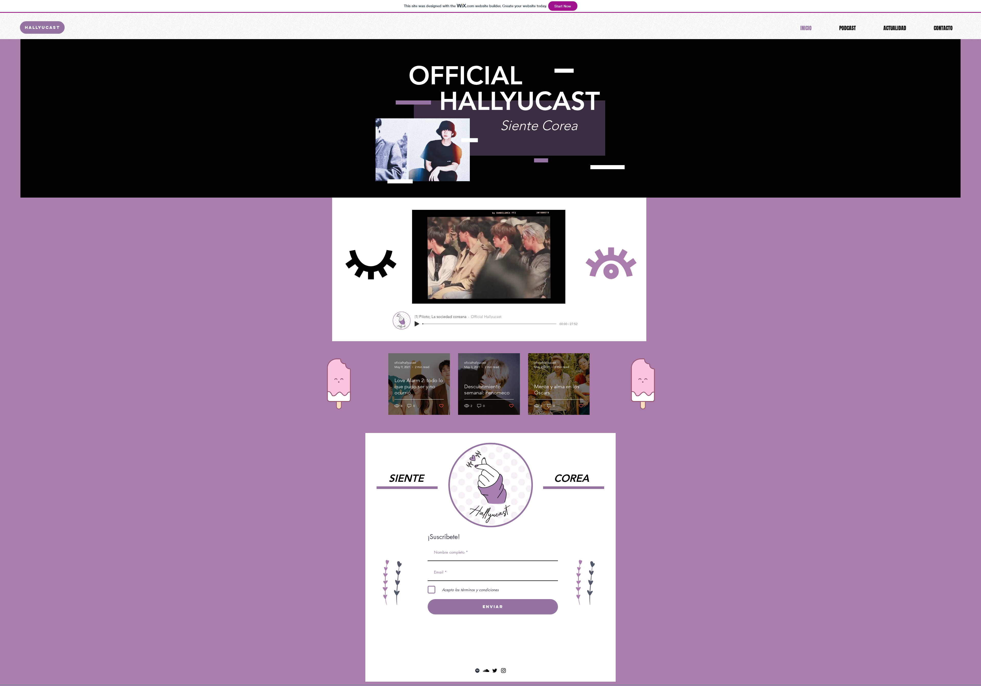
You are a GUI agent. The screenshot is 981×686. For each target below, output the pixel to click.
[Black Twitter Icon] (495, 670)
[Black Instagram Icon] (503, 670)
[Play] (417, 323)
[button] (558, 298)
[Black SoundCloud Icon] (486, 670)
